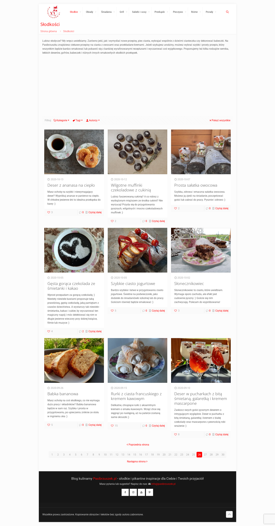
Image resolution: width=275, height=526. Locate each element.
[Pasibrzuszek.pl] (54, 12)
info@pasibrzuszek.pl (163, 483)
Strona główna (48, 31)
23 (181, 454)
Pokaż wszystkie (221, 120)
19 (158, 454)
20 (164, 454)
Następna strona (136, 461)
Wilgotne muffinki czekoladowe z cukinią (131, 187)
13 (122, 454)
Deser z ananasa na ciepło (71, 185)
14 (128, 454)
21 (170, 454)
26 (199, 454)
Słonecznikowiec (189, 283)
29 (217, 454)
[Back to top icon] (229, 514)
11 (111, 454)
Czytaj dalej (95, 212)
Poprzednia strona (139, 444)
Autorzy (93, 120)
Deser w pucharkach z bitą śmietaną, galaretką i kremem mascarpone (200, 398)
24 (187, 454)
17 (146, 454)
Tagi (78, 120)
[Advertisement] (137, 87)
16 (140, 454)
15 (134, 454)
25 (193, 454)
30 (223, 454)
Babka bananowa (62, 393)
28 (211, 454)
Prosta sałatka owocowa (195, 185)
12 (117, 454)
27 (205, 454)
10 (105, 454)
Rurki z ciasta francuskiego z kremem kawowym (136, 396)
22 (175, 454)
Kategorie (61, 120)
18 (152, 454)
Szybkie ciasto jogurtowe (133, 283)
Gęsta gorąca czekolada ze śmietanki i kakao (71, 286)
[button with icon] (125, 492)
